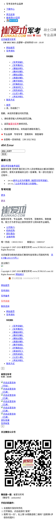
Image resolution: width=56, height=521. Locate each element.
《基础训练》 (17, 68)
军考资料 (10, 51)
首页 (8, 105)
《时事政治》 (17, 84)
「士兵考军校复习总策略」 (25, 184)
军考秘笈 (5, 423)
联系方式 (10, 100)
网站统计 (20, 274)
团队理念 (10, 234)
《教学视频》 (17, 81)
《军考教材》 (17, 65)
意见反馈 (10, 14)
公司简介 (10, 227)
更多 (3, 195)
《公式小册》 (17, 93)
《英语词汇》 (17, 87)
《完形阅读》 (17, 90)
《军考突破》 (17, 62)
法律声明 (10, 237)
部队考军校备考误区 (10, 166)
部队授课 (5, 420)
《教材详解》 (17, 72)
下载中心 (10, 9)
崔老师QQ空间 (13, 18)
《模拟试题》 (17, 75)
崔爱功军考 (13, 124)
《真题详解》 (17, 78)
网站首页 (10, 48)
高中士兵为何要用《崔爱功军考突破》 (31, 180)
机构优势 (10, 230)
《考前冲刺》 (17, 97)
